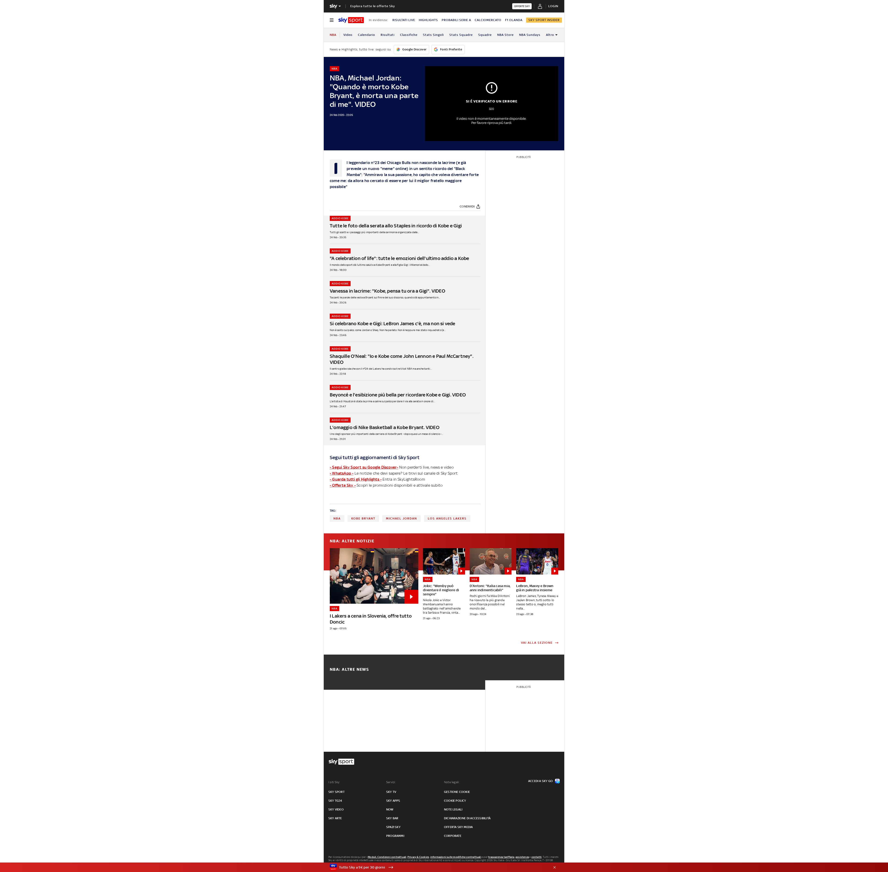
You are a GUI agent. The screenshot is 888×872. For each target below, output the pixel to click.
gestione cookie (457, 792)
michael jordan (401, 518)
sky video (336, 809)
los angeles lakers (447, 518)
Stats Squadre (461, 35)
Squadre (485, 35)
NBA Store (505, 35)
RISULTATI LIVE (403, 20)
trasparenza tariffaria (501, 857)
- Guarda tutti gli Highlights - (356, 479)
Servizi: (391, 782)
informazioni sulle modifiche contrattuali (455, 857)
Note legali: (451, 782)
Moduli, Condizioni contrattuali (387, 857)
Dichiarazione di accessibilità (467, 818)
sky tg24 (335, 800)
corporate (452, 836)
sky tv (391, 792)
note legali (453, 809)
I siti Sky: (334, 782)
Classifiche (408, 35)
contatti (536, 857)
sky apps (393, 800)
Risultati (388, 35)
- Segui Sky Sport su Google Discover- (364, 467)
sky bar (392, 818)
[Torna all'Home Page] (351, 20)
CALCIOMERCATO (488, 20)
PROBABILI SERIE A (456, 20)
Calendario (366, 35)
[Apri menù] (331, 20)
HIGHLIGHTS (428, 20)
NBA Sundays (529, 35)
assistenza (522, 857)
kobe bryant (363, 518)
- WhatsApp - (341, 473)
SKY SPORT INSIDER (544, 20)
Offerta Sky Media (458, 827)
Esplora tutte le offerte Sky (372, 6)
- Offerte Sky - (343, 485)
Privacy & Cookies (418, 857)
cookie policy (455, 800)
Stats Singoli (433, 35)
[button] (437, 867)
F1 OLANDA (513, 20)
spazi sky (393, 827)
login (553, 6)
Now (390, 809)
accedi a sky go (540, 781)
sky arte (335, 818)
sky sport (336, 792)
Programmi (395, 836)
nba (337, 518)
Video (347, 35)
